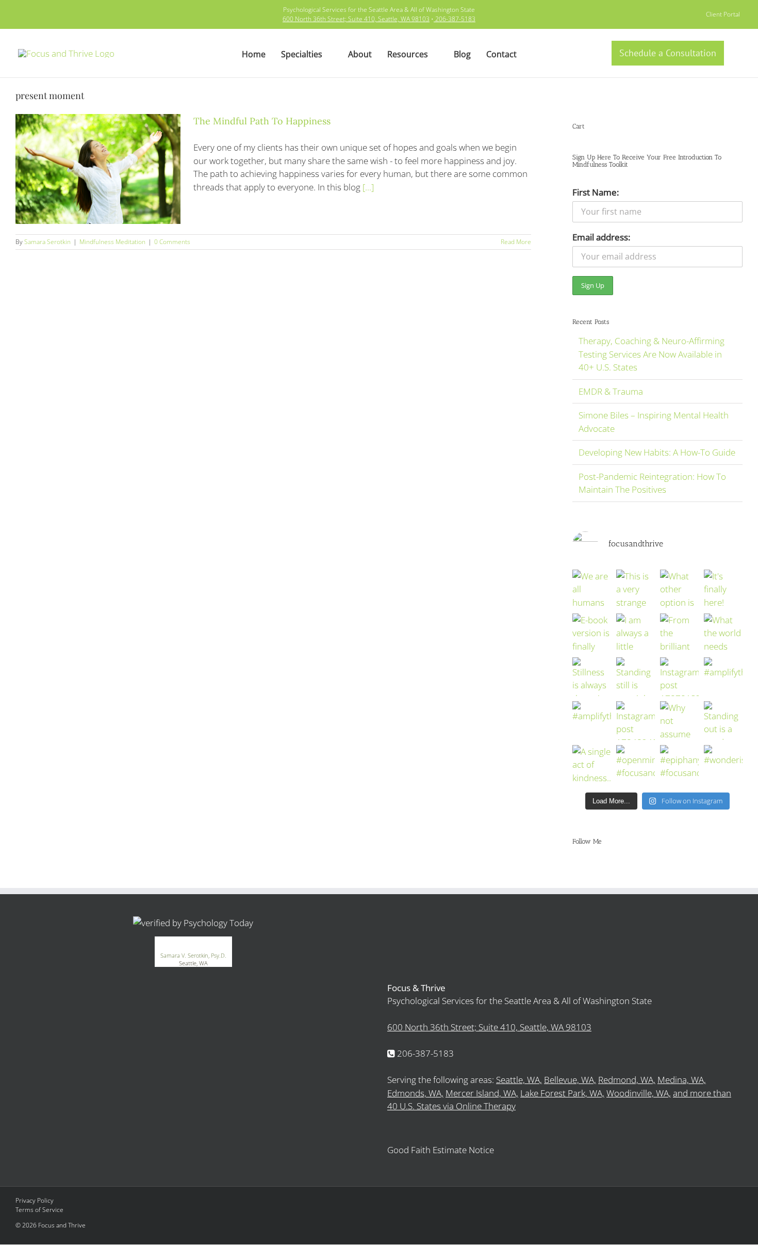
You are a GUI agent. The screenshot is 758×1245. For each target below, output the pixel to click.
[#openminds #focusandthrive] (635, 764)
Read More (516, 241)
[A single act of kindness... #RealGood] (591, 764)
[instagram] (38, 15)
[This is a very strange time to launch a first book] (635, 589)
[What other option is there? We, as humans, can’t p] (679, 589)
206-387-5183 (455, 18)
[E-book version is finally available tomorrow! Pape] (591, 632)
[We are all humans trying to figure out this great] (591, 589)
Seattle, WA (193, 963)
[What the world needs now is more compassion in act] (723, 632)
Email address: (601, 237)
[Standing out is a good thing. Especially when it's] (723, 720)
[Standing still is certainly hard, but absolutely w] (635, 676)
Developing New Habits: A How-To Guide (657, 452)
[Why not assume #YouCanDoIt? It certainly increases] (679, 720)
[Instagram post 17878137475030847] (679, 676)
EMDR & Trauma (611, 391)
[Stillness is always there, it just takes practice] (591, 676)
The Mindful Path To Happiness (262, 121)
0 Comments (172, 241)
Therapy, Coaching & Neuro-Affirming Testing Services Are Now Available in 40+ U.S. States (651, 354)
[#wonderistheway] (723, 764)
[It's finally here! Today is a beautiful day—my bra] (723, 589)
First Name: (595, 192)
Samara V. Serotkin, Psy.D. (193, 955)
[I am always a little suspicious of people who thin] (635, 632)
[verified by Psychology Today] (193, 923)
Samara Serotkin (47, 241)
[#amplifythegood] (723, 676)
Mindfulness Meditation (112, 241)
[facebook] (21, 15)
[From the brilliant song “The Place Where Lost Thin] (679, 632)
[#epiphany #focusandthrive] (679, 764)
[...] (368, 187)
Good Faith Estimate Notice (440, 1150)
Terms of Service (39, 1209)
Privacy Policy (34, 1200)
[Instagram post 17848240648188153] (635, 720)
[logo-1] (66, 53)
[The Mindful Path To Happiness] (97, 169)
